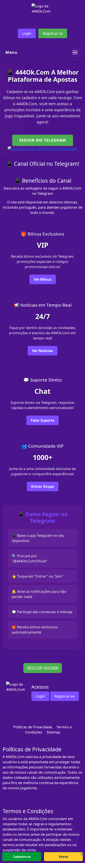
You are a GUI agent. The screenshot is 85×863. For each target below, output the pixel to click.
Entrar (63, 857)
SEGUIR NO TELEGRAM (42, 140)
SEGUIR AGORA (42, 668)
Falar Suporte (42, 420)
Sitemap (53, 732)
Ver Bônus (42, 279)
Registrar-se (53, 33)
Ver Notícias (42, 350)
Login (26, 33)
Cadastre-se (22, 857)
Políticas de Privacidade (32, 727)
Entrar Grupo (42, 486)
